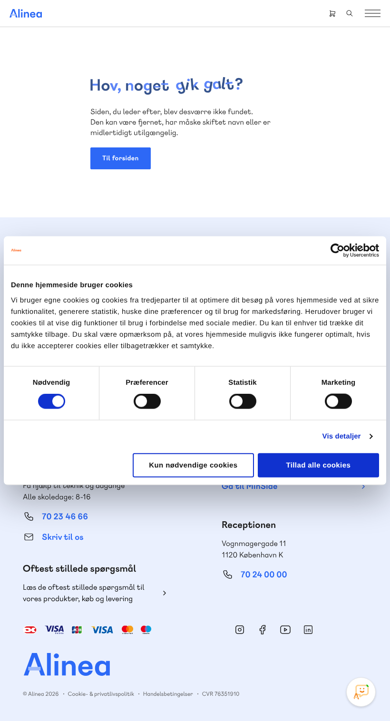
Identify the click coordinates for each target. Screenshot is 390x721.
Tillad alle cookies (318, 465)
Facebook (262, 629)
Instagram (239, 629)
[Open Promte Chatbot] (361, 692)
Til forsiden (120, 158)
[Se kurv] (332, 13)
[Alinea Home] (195, 665)
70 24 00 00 (264, 574)
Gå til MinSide (249, 486)
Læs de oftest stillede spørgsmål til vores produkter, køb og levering (84, 593)
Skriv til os (62, 537)
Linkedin (308, 629)
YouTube (285, 629)
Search (349, 13)
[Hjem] (26, 13)
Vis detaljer (341, 436)
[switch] (147, 401)
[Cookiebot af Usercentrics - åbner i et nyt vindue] (337, 251)
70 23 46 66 (65, 516)
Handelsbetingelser (168, 694)
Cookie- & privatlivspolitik (101, 694)
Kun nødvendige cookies (193, 465)
